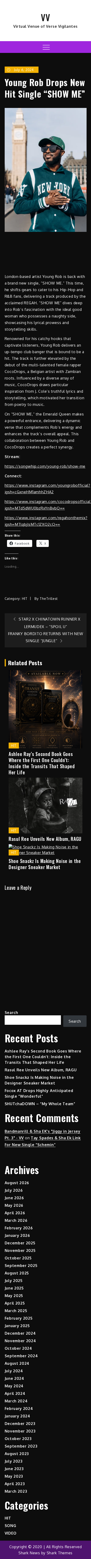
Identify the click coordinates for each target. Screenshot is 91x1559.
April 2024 (15, 1393)
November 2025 (20, 1250)
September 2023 (21, 1446)
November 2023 (20, 1431)
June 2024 (14, 1378)
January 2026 (17, 1235)
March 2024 (16, 1401)
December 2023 (20, 1423)
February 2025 (19, 1318)
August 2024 (17, 1363)
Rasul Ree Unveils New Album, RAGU (45, 839)
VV (45, 17)
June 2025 (14, 1288)
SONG (10, 1525)
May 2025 (14, 1295)
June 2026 (14, 1197)
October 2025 (18, 1258)
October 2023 (18, 1438)
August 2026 (17, 1182)
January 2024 (17, 1416)
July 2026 (14, 1190)
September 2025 (21, 1265)
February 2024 (19, 1408)
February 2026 (19, 1228)
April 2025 (15, 1303)
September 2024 (21, 1355)
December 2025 (20, 1243)
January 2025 (17, 1325)
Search (11, 1012)
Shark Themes (60, 1553)
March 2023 (16, 1491)
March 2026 (16, 1220)
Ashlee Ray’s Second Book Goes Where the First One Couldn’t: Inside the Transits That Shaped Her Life (42, 763)
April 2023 (15, 1483)
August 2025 (17, 1273)
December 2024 (20, 1333)
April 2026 (15, 1213)
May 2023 (14, 1476)
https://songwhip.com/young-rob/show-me (45, 466)
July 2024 (14, 1371)
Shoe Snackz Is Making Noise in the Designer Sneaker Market (45, 864)
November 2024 (20, 1340)
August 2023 (17, 1453)
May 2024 (14, 1386)
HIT (25, 599)
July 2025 (14, 1280)
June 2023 (14, 1468)
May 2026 (14, 1205)
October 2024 (18, 1348)
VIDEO (11, 1533)
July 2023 (14, 1461)
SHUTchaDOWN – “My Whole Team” (40, 1103)
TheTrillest (49, 599)
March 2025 (16, 1310)
